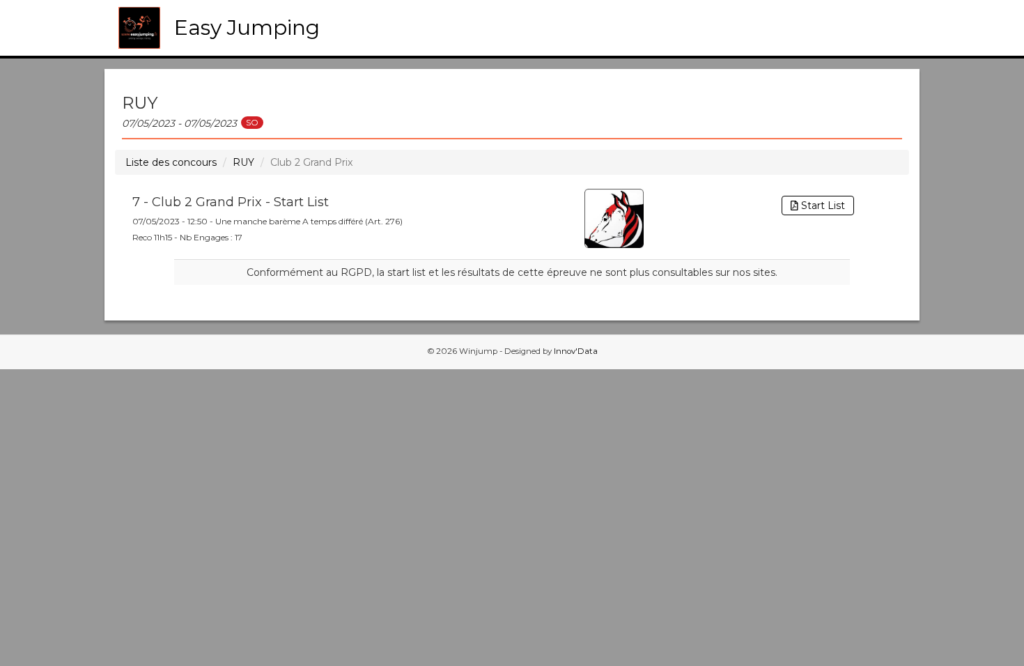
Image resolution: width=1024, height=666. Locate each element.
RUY (243, 162)
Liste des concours (171, 162)
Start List (821, 205)
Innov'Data (576, 351)
